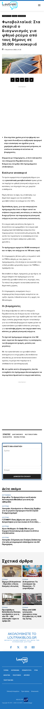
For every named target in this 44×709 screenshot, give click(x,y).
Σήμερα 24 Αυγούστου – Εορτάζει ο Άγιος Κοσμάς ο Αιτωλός (11, 583)
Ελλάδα (14, 16)
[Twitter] (18, 647)
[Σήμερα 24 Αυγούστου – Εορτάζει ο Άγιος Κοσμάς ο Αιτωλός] (11, 571)
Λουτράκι (5, 506)
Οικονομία (22, 16)
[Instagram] (26, 647)
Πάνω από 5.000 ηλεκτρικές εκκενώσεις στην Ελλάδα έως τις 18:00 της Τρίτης (32, 614)
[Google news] (33, 647)
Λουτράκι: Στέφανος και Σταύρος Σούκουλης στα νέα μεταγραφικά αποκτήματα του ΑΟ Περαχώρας (21, 541)
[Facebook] (13, 80)
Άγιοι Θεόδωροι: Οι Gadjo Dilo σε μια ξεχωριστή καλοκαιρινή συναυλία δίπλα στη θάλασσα (20, 530)
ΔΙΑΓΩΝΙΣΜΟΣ (17, 434)
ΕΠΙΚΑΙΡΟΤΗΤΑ (7, 16)
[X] (17, 80)
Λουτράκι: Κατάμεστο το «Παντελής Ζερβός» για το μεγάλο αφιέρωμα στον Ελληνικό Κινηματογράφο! (21, 510)
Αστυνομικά (6, 495)
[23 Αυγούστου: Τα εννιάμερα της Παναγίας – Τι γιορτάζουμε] (32, 571)
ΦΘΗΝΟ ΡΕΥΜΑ (19, 437)
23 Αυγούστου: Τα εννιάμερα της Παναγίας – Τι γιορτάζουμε (30, 585)
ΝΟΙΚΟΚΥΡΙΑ (7, 437)
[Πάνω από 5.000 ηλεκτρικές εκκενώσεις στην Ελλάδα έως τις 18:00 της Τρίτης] (32, 599)
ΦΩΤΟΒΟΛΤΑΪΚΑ (31, 434)
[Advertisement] (22, 110)
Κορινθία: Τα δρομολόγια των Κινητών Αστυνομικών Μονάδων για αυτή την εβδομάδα (19, 499)
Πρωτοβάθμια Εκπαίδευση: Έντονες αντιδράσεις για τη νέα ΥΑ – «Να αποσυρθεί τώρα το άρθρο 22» (11, 615)
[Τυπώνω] (31, 80)
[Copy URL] (27, 80)
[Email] (22, 80)
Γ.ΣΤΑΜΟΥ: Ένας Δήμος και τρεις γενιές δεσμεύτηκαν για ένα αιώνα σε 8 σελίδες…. (21, 520)
